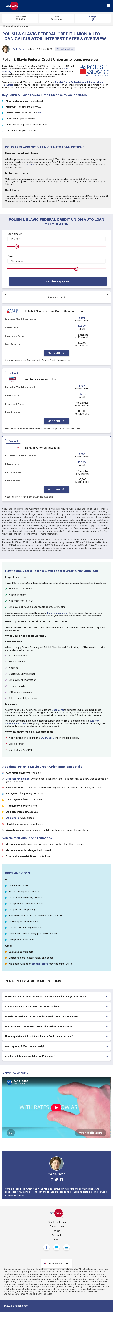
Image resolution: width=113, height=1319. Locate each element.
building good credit (57, 613)
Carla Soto (18, 49)
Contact (56, 1235)
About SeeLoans (56, 1221)
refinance (30, 164)
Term (10, 256)
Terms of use (56, 1226)
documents (58, 710)
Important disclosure (17, 26)
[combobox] (56, 1263)
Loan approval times (17, 778)
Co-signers (12, 817)
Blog (56, 1239)
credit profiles (40, 963)
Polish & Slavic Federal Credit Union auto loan (54, 311)
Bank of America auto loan (42, 447)
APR (40, 112)
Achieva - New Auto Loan (41, 379)
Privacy (57, 1230)
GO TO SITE (54, 353)
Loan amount (14, 233)
